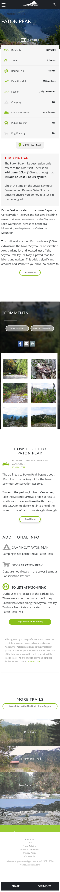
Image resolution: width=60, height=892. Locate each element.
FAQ (30, 842)
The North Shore (13, 13)
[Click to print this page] (32, 344)
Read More (30, 272)
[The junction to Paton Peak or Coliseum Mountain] (15, 393)
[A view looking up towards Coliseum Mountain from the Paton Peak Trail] (43, 417)
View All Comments (42, 328)
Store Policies (29, 846)
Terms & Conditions (29, 849)
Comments (44, 886)
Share (16, 886)
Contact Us (29, 856)
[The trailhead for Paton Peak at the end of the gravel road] (15, 369)
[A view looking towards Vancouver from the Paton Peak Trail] (15, 417)
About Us (29, 839)
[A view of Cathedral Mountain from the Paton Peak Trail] (43, 393)
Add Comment (17, 328)
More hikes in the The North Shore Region (30, 706)
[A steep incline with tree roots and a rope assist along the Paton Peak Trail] (43, 369)
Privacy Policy (29, 852)
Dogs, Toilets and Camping (30, 621)
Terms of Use (33, 661)
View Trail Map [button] (32, 144)
